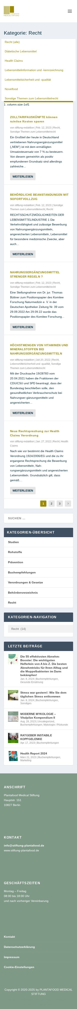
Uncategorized (46, 721)
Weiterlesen (23, 176)
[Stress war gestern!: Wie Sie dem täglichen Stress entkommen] (13, 695)
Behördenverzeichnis (23, 592)
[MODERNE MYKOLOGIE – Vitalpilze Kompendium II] (13, 716)
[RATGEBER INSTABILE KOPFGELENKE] (13, 738)
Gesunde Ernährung (31, 682)
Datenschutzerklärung (19, 947)
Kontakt (9, 936)
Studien (13, 542)
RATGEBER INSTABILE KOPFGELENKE (36, 737)
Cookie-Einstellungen (19, 967)
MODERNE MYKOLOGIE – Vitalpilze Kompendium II (38, 715)
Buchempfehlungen (22, 572)
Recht (56, 127)
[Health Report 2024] (13, 756)
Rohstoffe (15, 552)
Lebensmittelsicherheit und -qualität (28, 79)
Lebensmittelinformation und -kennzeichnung (34, 70)
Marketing (25, 760)
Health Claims (14, 60)
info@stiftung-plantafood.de (24, 845)
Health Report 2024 (33, 753)
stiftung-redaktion (24, 127)
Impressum (11, 957)
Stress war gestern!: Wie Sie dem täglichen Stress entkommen (43, 694)
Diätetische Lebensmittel (21, 51)
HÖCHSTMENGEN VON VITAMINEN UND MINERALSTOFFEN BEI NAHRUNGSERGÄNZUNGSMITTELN (39, 349)
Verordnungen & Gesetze (25, 582)
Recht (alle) (12, 42)
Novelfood (11, 89)
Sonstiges (25, 703)
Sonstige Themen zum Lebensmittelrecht (31, 98)
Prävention (15, 562)
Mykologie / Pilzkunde (56, 724)
